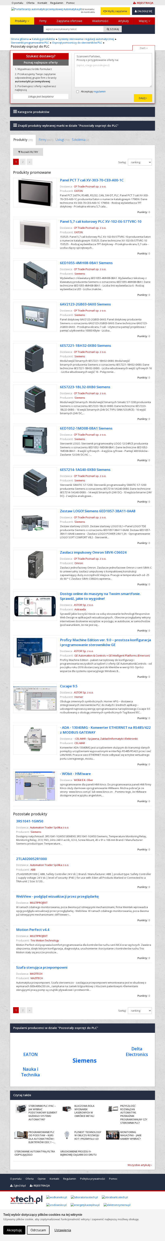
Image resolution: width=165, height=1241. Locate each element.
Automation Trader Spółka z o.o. (49, 827)
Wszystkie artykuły (139, 1165)
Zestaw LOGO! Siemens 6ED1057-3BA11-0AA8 (97, 511)
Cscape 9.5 (68, 686)
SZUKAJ (114, 29)
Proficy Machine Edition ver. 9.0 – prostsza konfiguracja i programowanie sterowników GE (105, 642)
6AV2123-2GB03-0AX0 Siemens (85, 304)
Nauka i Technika (30, 1072)
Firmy (42, 21)
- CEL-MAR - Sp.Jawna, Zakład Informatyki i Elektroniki (106, 738)
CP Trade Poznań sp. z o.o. (90, 186)
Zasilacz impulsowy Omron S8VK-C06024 (93, 552)
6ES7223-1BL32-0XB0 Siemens (85, 387)
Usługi (62, 139)
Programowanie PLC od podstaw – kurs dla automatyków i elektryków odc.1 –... (42, 1137)
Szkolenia (80, 139)
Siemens (79, 273)
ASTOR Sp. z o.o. (84, 605)
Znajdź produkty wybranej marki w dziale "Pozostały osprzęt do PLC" (68, 125)
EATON (78, 191)
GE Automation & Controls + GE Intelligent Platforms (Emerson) (112, 655)
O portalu (16, 1178)
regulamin (99, 91)
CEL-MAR (79, 743)
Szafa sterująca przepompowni (41, 967)
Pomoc (113, 1178)
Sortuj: (122, 162)
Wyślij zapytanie (117, 11)
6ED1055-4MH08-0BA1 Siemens (86, 262)
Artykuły (123, 21)
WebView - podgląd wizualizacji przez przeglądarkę (57, 896)
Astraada (80, 609)
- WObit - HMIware (75, 773)
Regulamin (69, 1178)
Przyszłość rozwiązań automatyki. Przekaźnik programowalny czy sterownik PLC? (133, 1114)
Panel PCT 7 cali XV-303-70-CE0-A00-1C (92, 180)
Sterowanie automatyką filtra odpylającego (34, 1153)
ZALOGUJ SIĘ (144, 11)
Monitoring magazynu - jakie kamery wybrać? (130, 1135)
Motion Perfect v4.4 (32, 929)
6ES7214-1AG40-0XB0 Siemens (85, 469)
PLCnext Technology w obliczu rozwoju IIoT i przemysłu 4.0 (87, 1135)
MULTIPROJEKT (38, 902)
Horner (78, 697)
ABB (33, 869)
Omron (78, 563)
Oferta (30, 1178)
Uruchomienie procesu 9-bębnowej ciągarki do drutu (78, 1153)
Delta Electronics (137, 1051)
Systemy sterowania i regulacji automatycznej (86, 39)
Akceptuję (93, 91)
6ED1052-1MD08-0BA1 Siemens (86, 428)
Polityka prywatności (92, 1178)
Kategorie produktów (33, 112)
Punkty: (143, 212)
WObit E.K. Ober (83, 780)
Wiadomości (100, 21)
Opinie (42, 1178)
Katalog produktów (43, 39)
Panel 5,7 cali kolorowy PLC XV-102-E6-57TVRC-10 (100, 221)
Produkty (21, 21)
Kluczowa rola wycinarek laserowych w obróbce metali (84, 1111)
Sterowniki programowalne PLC (30, 42)
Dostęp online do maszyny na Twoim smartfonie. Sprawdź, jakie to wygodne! (100, 596)
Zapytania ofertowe (69, 21)
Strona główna (20, 39)
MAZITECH (36, 973)
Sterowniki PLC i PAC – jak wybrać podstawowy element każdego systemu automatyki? (43, 1112)
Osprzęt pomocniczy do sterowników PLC (77, 42)
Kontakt (54, 1178)
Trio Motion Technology (45, 940)
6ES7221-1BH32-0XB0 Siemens (85, 345)
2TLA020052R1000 (31, 858)
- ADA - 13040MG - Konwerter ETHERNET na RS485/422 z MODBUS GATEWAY (105, 730)
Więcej (143, 21)
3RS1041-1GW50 (29, 821)
